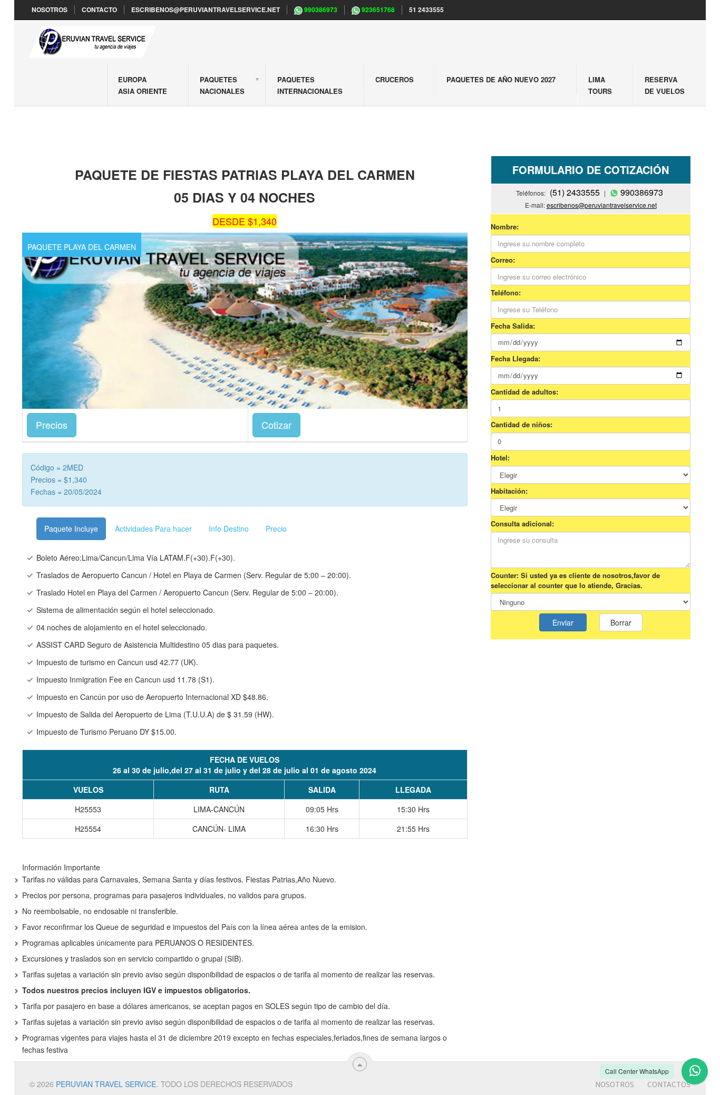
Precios (51, 424)
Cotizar (276, 424)
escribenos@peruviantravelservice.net (205, 9)
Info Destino (229, 528)
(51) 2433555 (575, 192)
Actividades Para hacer (153, 528)
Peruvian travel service (106, 1084)
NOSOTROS (49, 9)
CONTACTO (99, 9)
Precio (276, 528)
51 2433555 (426, 9)
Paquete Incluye (71, 528)
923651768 (377, 9)
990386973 (320, 9)
